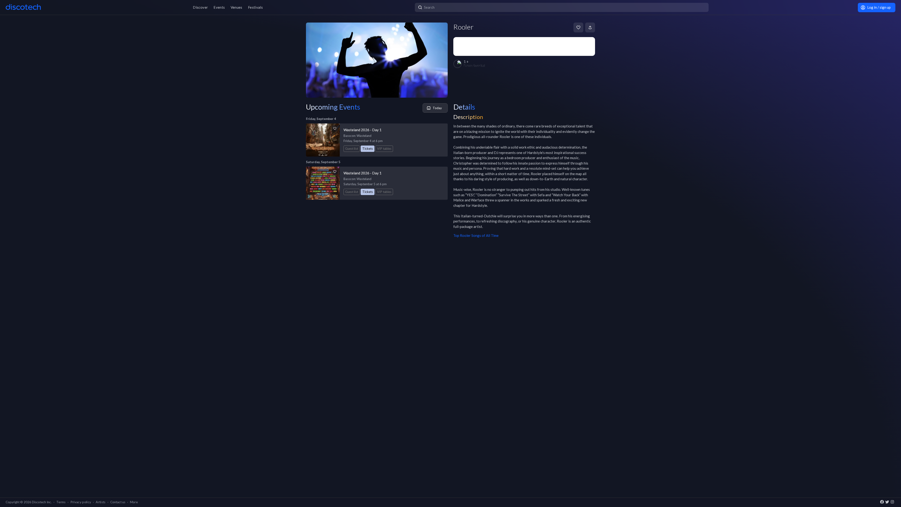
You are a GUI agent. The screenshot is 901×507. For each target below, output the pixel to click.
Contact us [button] (117, 502)
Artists (100, 502)
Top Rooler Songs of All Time (476, 235)
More (134, 502)
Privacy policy (80, 502)
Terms (61, 502)
